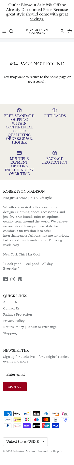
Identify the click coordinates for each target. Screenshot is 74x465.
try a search (36, 81)
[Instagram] (12, 279)
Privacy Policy (14, 321)
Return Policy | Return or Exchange (30, 327)
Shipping (10, 333)
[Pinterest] (20, 279)
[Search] (13, 31)
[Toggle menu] (4, 31)
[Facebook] (5, 279)
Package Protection (17, 314)
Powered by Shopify (49, 451)
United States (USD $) (22, 441)
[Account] (61, 31)
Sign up (15, 386)
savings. (37, 19)
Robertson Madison (24, 451)
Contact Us (11, 308)
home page (58, 77)
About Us (10, 302)
